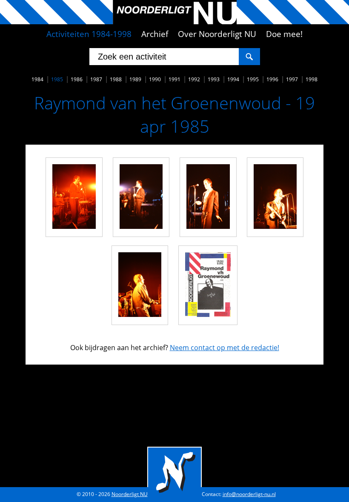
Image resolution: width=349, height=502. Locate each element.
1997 (292, 79)
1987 (96, 79)
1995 (253, 79)
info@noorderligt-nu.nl (249, 494)
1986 (77, 79)
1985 (57, 79)
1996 (272, 79)
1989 (135, 79)
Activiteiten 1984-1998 (89, 34)
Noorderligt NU (130, 494)
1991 (174, 79)
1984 (37, 79)
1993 (214, 79)
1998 (312, 79)
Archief (154, 34)
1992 (194, 79)
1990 (155, 79)
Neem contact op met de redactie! (224, 347)
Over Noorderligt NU (217, 34)
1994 (233, 79)
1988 (116, 79)
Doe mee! (284, 34)
